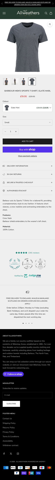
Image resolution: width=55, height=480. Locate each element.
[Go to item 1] (6, 81)
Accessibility (8, 441)
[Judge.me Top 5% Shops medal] (40, 263)
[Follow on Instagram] (18, 453)
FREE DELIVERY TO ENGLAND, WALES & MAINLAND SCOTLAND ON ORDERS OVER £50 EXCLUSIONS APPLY (27, 301)
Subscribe (11, 404)
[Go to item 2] (15, 81)
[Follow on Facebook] (4, 453)
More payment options (27, 156)
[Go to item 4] (32, 81)
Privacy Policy (8, 432)
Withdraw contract (10, 445)
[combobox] (27, 108)
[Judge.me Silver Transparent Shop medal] (14, 263)
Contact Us (7, 418)
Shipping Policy (9, 423)
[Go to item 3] (23, 81)
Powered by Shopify (36, 462)
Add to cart (27, 141)
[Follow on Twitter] (11, 453)
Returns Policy (9, 427)
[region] (27, 305)
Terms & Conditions (11, 436)
